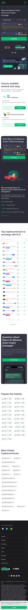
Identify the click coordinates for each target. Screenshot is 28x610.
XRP (6, 295)
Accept (14, 607)
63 (18, 320)
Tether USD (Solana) (9, 273)
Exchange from (8, 107)
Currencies (8, 6)
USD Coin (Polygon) (9, 314)
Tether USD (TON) (10, 277)
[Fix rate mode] (16, 34)
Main (3, 6)
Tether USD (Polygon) (10, 281)
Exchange (14, 39)
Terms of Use (5, 604)
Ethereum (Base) (10, 254)
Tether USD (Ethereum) (11, 265)
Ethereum (7, 250)
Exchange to (20, 107)
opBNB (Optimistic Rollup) (11, 292)
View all (13, 324)
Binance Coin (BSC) (10, 288)
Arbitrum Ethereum (9, 258)
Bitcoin (7, 243)
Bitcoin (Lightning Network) (11, 247)
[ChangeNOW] (3, 2)
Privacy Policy (15, 604)
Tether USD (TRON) (10, 262)
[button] (22, 24)
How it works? (4, 215)
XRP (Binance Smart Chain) (11, 299)
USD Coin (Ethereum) (11, 303)
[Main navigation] (25, 2)
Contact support (14, 360)
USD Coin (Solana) (9, 307)
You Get (4, 32)
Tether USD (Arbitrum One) (11, 284)
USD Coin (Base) (10, 310)
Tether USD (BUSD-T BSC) (10, 269)
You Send (4, 23)
